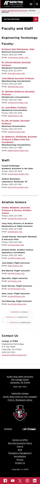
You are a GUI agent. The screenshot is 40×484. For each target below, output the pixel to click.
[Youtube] (12, 480)
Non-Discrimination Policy (20, 443)
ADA (20, 450)
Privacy (20, 460)
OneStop (8, 429)
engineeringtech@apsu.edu (14, 355)
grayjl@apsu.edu (15, 232)
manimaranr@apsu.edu (18, 57)
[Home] (20, 413)
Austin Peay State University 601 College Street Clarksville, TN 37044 (20, 380)
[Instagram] (27, 480)
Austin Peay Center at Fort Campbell (20, 397)
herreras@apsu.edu (16, 289)
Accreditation (20, 456)
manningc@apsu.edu (17, 304)
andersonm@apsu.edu (18, 103)
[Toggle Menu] (31, 4)
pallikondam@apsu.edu (18, 151)
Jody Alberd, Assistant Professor (18, 78)
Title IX (20, 446)
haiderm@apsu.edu (16, 132)
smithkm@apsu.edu (16, 258)
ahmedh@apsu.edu (16, 74)
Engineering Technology (17, 10)
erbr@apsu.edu (14, 281)
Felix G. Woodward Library (20, 400)
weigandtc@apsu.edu (17, 219)
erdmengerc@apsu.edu (18, 174)
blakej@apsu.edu (15, 116)
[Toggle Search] (37, 4)
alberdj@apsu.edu (16, 87)
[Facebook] (5, 480)
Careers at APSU (20, 440)
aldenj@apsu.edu (15, 266)
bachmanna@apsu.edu (18, 187)
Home (4, 10)
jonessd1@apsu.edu (16, 296)
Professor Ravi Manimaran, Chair (18, 49)
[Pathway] (29, 429)
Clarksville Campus (20, 393)
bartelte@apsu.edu (16, 273)
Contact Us (20, 463)
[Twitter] (20, 480)
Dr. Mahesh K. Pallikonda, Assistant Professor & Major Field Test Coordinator (19, 139)
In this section (11, 19)
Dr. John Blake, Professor (14, 108)
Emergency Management (20, 453)
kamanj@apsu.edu (16, 245)
